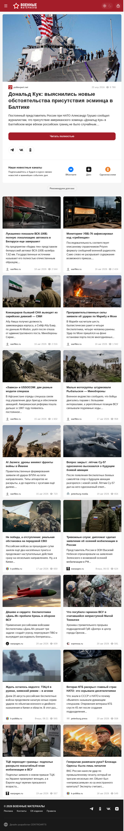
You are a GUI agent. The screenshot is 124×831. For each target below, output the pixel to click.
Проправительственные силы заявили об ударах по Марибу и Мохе (92, 314)
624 (116, 568)
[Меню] (6, 6)
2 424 (115, 269)
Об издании (36, 811)
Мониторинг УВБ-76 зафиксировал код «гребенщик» (90, 235)
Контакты (21, 811)
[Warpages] (68, 569)
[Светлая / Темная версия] (107, 6)
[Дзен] (117, 809)
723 (55, 494)
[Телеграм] (91, 809)
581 (116, 643)
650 (55, 568)
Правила (51, 811)
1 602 (54, 419)
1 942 (115, 344)
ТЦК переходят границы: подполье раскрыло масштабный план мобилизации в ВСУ (29, 765)
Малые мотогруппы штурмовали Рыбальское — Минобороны (89, 389)
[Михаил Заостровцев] (7, 419)
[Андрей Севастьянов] (68, 419)
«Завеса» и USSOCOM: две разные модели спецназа (29, 389)
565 (55, 718)
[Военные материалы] (25, 6)
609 (55, 643)
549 (116, 793)
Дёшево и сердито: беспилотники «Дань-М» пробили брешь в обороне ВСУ (30, 616)
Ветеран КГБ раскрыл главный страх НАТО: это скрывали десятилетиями (91, 688)
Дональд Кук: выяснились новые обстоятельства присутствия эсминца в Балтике (60, 100)
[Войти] (118, 6)
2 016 (54, 344)
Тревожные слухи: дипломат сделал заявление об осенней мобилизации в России (92, 541)
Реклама (8, 811)
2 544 (54, 269)
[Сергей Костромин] (7, 269)
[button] (12, 150)
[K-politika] (7, 569)
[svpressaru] (68, 644)
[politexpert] (10, 87)
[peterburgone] (7, 644)
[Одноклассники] (100, 809)
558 (116, 718)
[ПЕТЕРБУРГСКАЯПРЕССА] (68, 718)
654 (116, 494)
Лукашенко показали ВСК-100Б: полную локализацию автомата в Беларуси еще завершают (28, 237)
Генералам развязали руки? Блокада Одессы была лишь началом (91, 763)
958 (116, 419)
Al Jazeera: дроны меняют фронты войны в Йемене (29, 464)
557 (55, 793)
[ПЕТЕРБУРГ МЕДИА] (68, 494)
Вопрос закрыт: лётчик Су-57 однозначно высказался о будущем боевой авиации (91, 466)
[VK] (108, 809)
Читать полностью (62, 136)
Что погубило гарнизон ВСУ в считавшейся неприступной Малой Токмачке (90, 616)
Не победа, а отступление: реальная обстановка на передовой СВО (30, 539)
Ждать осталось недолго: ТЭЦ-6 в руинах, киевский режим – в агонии (29, 688)
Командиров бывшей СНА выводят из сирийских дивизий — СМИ (31, 314)
